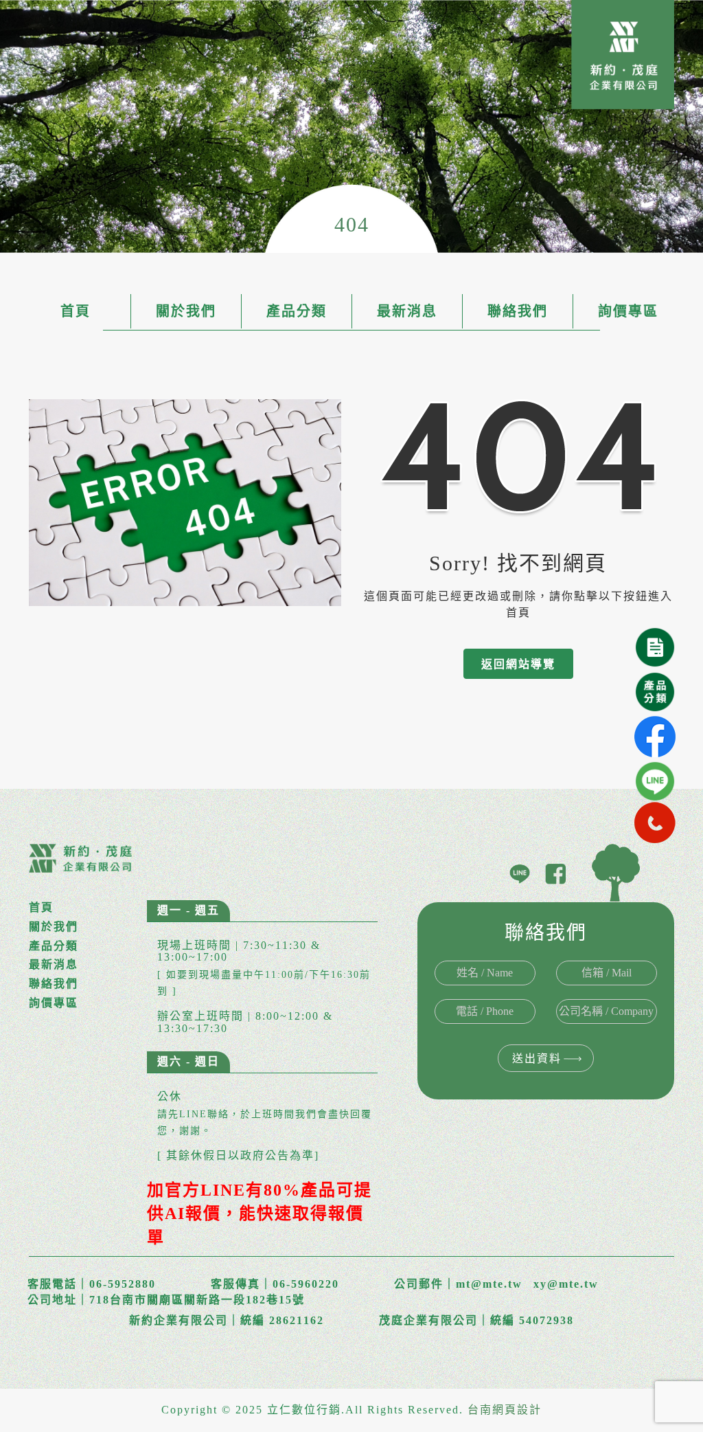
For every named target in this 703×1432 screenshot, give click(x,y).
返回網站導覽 (518, 664)
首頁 (75, 311)
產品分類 (296, 311)
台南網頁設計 (505, 1410)
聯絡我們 (517, 311)
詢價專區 (628, 311)
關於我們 (186, 311)
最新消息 (407, 311)
